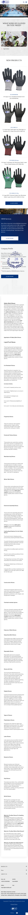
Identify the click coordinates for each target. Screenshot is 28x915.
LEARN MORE (14, 203)
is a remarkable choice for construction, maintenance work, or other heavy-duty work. (14, 821)
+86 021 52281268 (5, 881)
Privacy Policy (14, 904)
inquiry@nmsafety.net (6, 887)
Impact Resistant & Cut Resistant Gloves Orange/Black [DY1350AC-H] (13, 818)
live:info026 (15, 881)
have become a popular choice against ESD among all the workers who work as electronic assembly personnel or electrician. (14, 847)
